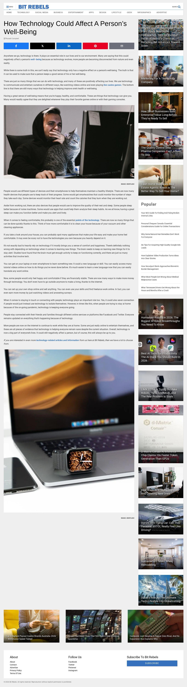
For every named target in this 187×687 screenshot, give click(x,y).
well (32, 59)
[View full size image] (69, 142)
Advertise (14, 667)
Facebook (72, 662)
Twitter (71, 665)
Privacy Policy (16, 670)
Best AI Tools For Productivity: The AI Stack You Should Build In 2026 (160, 357)
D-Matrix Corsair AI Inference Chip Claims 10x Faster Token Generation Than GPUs (159, 455)
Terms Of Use (15, 673)
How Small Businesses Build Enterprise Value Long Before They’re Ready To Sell (159, 115)
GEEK (129, 12)
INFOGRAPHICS (144, 12)
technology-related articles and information (57, 340)
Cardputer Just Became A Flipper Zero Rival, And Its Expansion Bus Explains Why (154, 637)
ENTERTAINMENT (75, 12)
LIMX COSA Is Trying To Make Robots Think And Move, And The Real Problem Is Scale (159, 393)
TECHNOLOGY (23, 12)
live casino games (112, 85)
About (12, 662)
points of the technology (87, 220)
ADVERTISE (161, 12)
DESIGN (102, 12)
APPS (91, 12)
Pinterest (72, 667)
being (38, 59)
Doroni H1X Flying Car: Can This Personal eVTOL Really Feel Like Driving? (161, 526)
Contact (13, 665)
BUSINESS (58, 12)
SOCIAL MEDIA (41, 12)
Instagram (72, 670)
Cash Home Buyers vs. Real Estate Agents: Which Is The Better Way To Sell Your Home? (160, 187)
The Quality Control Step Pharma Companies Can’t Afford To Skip (161, 151)
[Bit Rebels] (32, 8)
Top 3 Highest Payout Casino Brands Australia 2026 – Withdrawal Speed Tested (31, 637)
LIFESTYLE (116, 12)
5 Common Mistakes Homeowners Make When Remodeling (156, 561)
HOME (9, 12)
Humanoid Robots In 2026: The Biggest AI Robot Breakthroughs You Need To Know (160, 321)
